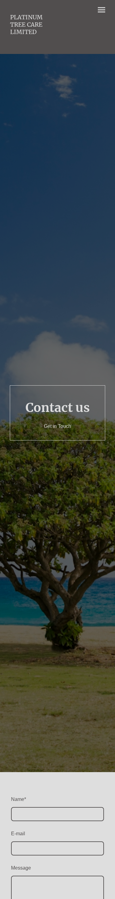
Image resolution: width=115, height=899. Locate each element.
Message (21, 867)
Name (18, 799)
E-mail (18, 833)
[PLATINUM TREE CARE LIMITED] (31, 45)
